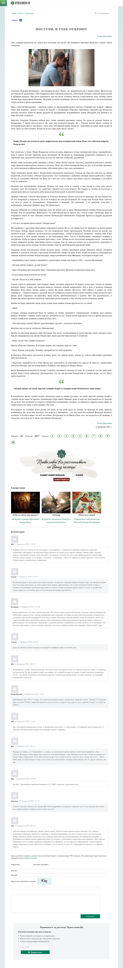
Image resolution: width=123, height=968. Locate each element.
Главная (13, 13)
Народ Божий (29, 13)
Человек (20, 13)
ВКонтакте (22, 864)
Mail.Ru (31, 864)
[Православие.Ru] (20, 3)
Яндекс (26, 864)
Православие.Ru (31, 858)
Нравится (15, 20)
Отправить (90, 916)
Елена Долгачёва (104, 36)
